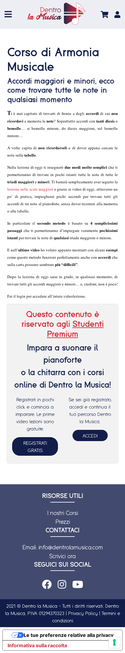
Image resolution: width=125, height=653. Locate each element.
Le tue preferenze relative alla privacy (68, 635)
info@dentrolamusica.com (71, 547)
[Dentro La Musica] (56, 13)
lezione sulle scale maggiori (30, 189)
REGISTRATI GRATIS (35, 446)
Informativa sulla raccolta (37, 645)
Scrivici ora (62, 556)
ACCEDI (90, 436)
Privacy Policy (83, 613)
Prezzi (63, 521)
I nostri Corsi (62, 513)
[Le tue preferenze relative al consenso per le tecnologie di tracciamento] (114, 642)
